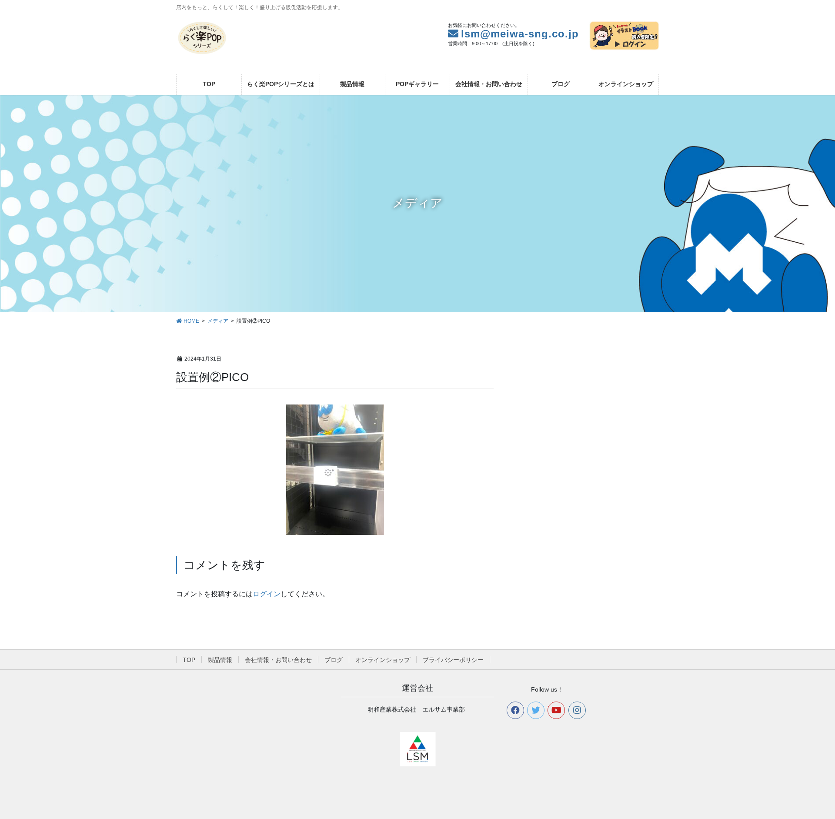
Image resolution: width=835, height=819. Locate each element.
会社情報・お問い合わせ (278, 659)
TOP (189, 659)
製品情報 (220, 659)
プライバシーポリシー (453, 659)
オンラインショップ (382, 659)
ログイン (267, 594)
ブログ (333, 659)
